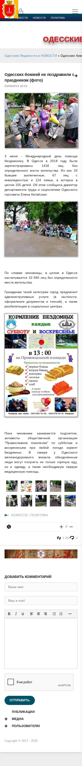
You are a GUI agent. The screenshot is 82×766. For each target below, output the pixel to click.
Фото (12, 34)
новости (39, 17)
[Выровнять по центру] (38, 613)
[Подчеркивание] (22, 613)
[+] (61, 526)
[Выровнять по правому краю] (45, 613)
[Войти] (20, 11)
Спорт (50, 23)
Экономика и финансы (24, 23)
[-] (71, 526)
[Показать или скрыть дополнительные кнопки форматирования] (70, 613)
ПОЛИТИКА (39, 515)
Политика (58, 17)
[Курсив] (16, 613)
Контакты (28, 34)
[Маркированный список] (54, 613)
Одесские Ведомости (21, 55)
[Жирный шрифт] (9, 613)
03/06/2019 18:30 (16, 86)
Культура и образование (25, 28)
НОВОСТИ (49, 55)
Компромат (56, 28)
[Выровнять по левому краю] (31, 613)
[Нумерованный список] (61, 613)
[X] (9, 527)
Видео (73, 28)
